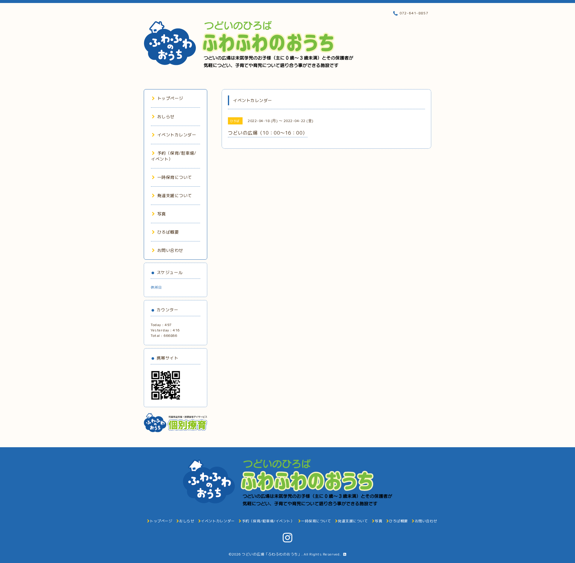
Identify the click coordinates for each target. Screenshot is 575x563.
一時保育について (174, 177)
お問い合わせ (170, 250)
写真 (161, 214)
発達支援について (174, 195)
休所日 (156, 287)
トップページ (170, 98)
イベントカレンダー (176, 135)
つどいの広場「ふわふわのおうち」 (272, 554)
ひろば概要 (168, 232)
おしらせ (166, 116)
